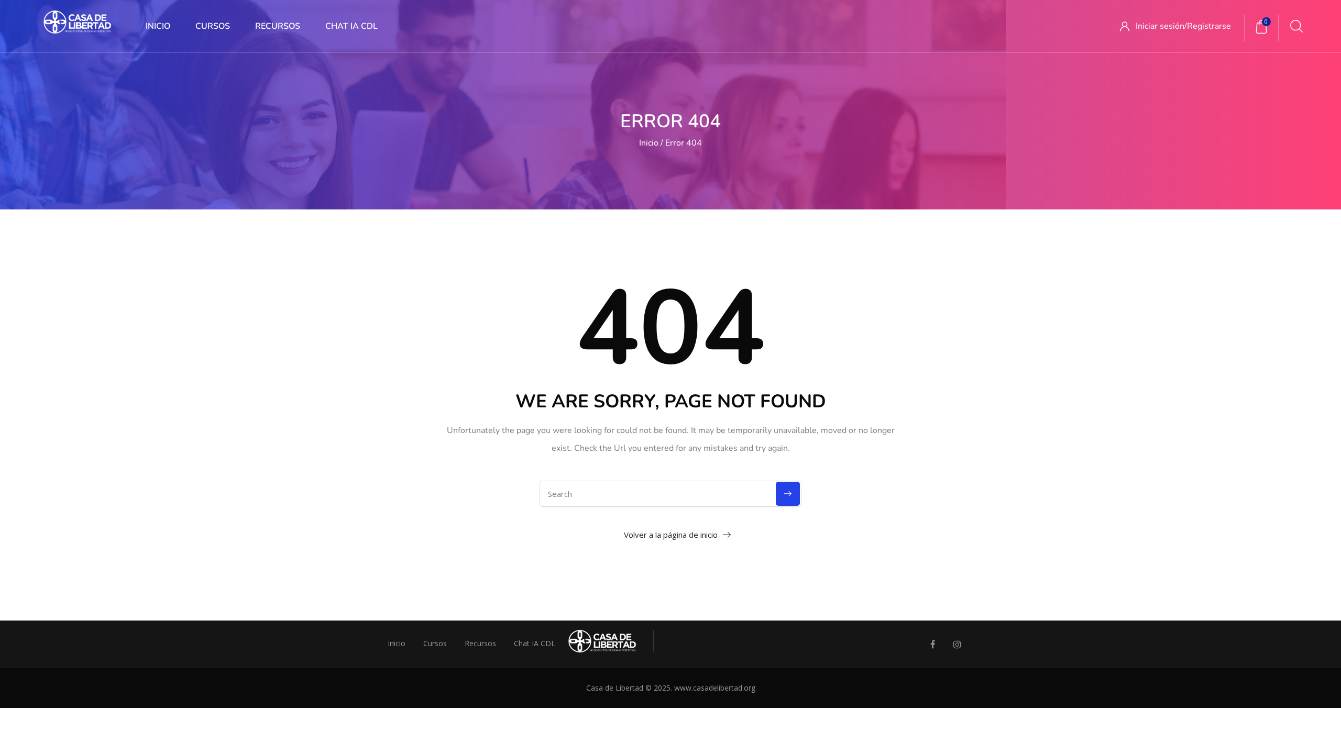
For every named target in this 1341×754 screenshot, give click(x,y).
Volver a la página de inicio (671, 534)
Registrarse (1209, 26)
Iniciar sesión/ (1161, 26)
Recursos (277, 26)
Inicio (158, 26)
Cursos (212, 26)
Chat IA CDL (351, 26)
